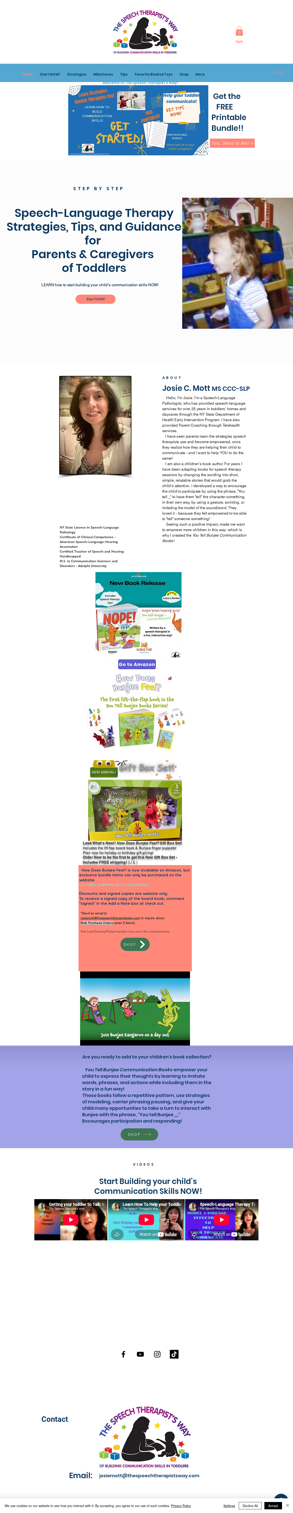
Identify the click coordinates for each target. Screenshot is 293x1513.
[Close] (287, 1505)
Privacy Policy (181, 1505)
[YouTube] (140, 1354)
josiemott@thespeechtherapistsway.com (110, 918)
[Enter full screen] (184, 1041)
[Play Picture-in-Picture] (176, 1041)
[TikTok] (174, 1354)
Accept (273, 1505)
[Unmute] (94, 1041)
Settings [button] (229, 1505)
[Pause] (86, 1041)
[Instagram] (157, 1354)
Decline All (250, 1505)
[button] (239, 31)
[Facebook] (123, 1354)
